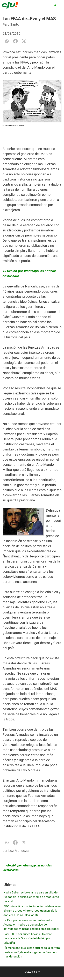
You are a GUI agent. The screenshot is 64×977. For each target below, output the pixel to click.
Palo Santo (11, 24)
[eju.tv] (10, 5)
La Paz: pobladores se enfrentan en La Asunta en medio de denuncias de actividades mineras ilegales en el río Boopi (31, 924)
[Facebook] (15, 41)
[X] (24, 41)
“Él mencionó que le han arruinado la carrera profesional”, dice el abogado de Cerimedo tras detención (31, 952)
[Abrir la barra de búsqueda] (55, 5)
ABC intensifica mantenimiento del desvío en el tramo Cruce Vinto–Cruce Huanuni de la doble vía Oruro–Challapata (32, 911)
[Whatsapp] (7, 41)
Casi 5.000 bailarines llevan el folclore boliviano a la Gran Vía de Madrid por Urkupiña (27, 938)
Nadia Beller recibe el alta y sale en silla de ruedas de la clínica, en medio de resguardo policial (31, 897)
